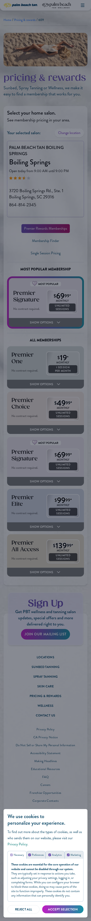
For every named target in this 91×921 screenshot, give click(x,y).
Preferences (38, 855)
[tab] (17, 855)
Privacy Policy (17, 844)
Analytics (57, 855)
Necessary (19, 855)
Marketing (75, 855)
